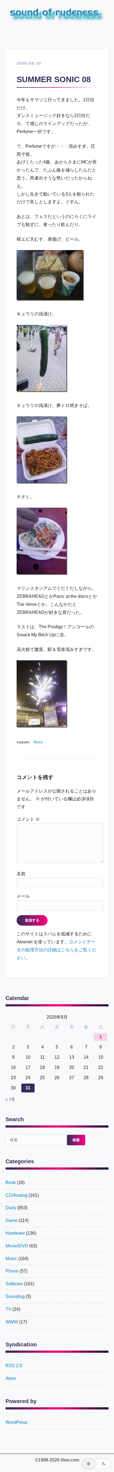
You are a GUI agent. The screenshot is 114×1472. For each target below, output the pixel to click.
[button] (96, 1463)
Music (38, 742)
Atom (11, 1378)
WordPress (16, 1422)
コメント (28, 819)
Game (11, 1220)
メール (23, 896)
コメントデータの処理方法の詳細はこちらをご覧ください (56, 949)
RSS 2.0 (14, 1365)
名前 (21, 873)
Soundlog (15, 1296)
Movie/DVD (17, 1245)
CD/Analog (16, 1195)
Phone (12, 1271)
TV (8, 1309)
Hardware (15, 1233)
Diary (11, 1207)
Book (11, 1182)
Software (14, 1283)
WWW (12, 1322)
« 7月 (10, 1099)
